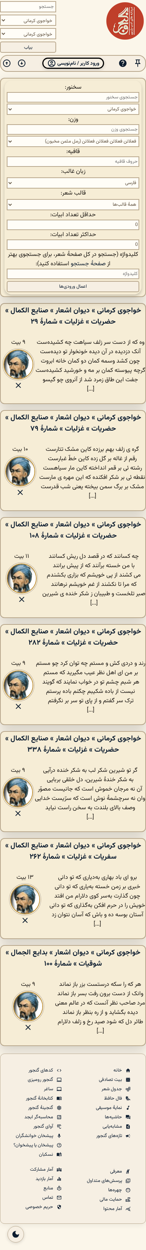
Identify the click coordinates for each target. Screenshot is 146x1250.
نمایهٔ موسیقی (109, 1108)
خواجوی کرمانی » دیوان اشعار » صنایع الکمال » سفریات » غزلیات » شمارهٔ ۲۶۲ (73, 851)
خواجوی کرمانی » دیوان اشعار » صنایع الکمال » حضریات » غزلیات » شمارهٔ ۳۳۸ (73, 744)
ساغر (49, 1089)
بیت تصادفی (111, 1080)
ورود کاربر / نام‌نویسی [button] (77, 63)
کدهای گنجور (41, 1070)
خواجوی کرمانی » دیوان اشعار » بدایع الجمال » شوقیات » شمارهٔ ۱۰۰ (73, 958)
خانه (118, 1070)
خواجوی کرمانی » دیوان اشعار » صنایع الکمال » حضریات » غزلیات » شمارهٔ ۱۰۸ (73, 530)
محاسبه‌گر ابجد (39, 1117)
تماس (48, 1197)
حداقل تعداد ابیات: (73, 215)
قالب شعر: (73, 193)
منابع (48, 1188)
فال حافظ (113, 1098)
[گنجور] (125, 21)
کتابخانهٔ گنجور (40, 1098)
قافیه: (73, 151)
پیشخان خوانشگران (35, 1136)
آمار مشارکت (42, 1169)
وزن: (73, 119)
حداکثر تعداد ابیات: (73, 234)
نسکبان (46, 1154)
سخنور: (73, 87)
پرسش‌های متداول (105, 1181)
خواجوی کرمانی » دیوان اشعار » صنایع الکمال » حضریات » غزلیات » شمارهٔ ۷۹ (73, 423)
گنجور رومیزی (41, 1080)
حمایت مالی (111, 1199)
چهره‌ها (115, 1190)
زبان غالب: (73, 171)
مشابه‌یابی (113, 1126)
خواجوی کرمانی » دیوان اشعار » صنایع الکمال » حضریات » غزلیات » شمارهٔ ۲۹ (73, 316)
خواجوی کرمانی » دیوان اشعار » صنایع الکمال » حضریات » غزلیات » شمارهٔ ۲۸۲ (73, 637)
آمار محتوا (113, 1209)
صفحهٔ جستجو (88, 264)
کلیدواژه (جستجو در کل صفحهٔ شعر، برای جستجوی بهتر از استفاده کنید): (73, 259)
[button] (137, 63)
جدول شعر (112, 1089)
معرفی (116, 1171)
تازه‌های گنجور (109, 1136)
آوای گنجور (43, 1126)
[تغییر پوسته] (15, 1234)
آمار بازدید (45, 1179)
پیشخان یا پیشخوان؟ (33, 1145)
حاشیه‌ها (114, 1117)
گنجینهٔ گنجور (41, 1108)
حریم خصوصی (39, 1207)
